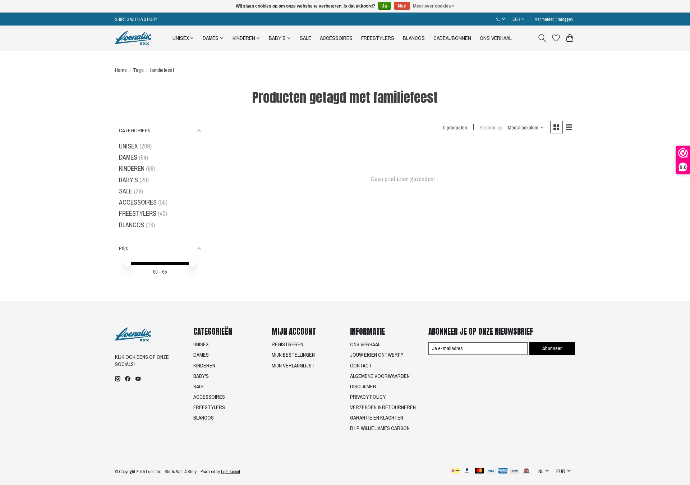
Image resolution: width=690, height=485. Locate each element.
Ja (384, 6)
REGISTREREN (287, 344)
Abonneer (552, 348)
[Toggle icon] (542, 38)
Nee (402, 6)
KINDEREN (131, 168)
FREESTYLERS (377, 38)
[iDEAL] (455, 471)
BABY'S (128, 180)
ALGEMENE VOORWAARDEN (380, 376)
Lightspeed (230, 471)
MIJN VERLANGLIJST (293, 365)
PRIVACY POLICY (368, 397)
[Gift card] (526, 471)
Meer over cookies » (434, 6)
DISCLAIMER (363, 386)
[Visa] (491, 471)
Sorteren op (491, 127)
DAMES (128, 157)
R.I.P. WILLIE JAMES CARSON (380, 428)
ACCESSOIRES (336, 38)
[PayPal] (467, 471)
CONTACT (361, 365)
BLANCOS (414, 38)
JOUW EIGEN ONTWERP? (376, 354)
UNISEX (128, 146)
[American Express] (503, 471)
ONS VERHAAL (496, 38)
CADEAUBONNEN (452, 38)
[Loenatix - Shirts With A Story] (133, 38)
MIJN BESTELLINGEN (293, 354)
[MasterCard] (479, 471)
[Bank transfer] (515, 471)
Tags (138, 70)
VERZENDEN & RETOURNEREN (383, 407)
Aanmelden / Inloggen (554, 19)
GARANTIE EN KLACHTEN (376, 417)
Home (121, 70)
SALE (305, 38)
